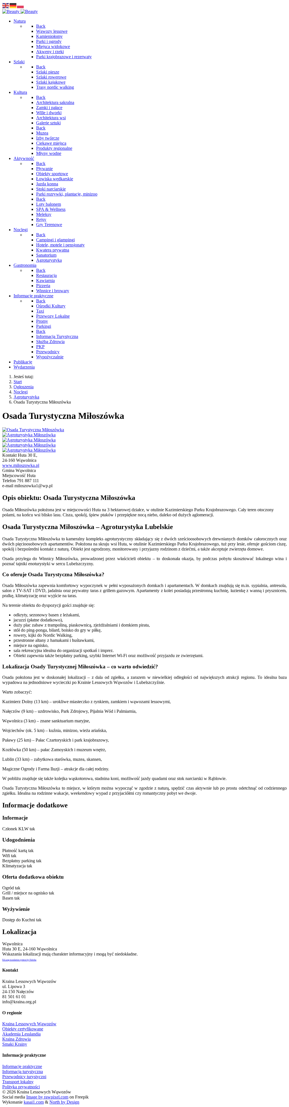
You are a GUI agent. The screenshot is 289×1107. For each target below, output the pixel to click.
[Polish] (20, 5)
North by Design (64, 1102)
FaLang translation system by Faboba (19, 960)
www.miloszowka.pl (20, 465)
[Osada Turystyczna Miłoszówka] (33, 429)
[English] (6, 5)
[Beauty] (20, 11)
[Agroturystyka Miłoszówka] (29, 434)
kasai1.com (34, 1102)
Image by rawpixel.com (47, 1097)
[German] (13, 5)
